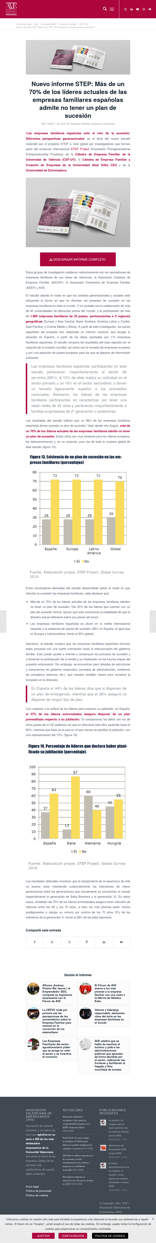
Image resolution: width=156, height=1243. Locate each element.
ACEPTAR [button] (43, 1236)
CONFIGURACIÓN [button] (73, 1236)
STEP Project (80, 149)
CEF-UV (64, 123)
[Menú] (112, 9)
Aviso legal (32, 1186)
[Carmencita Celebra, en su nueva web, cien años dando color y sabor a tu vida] (3, 621)
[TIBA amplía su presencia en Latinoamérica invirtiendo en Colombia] (153, 621)
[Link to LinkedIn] (132, 9)
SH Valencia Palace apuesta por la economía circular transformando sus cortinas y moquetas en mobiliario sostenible (78, 1162)
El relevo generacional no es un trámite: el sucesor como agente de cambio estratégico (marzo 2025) (119, 1175)
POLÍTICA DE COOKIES (110, 1236)
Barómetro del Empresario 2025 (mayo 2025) (117, 1149)
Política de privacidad (38, 1191)
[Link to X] (125, 9)
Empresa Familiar (80, 123)
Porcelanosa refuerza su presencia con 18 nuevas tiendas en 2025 (78, 1180)
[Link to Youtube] (138, 9)
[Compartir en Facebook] (34, 942)
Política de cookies (37, 1195)
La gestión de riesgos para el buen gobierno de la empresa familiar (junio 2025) (119, 1128)
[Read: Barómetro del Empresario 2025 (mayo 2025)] (103, 1147)
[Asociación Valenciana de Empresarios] (11, 9)
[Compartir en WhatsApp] (69, 942)
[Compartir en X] (52, 942)
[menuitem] (103, 9)
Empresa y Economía (103, 123)
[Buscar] (103, 9)
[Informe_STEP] (78, 57)
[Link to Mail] (150, 9)
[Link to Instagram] (144, 9)
